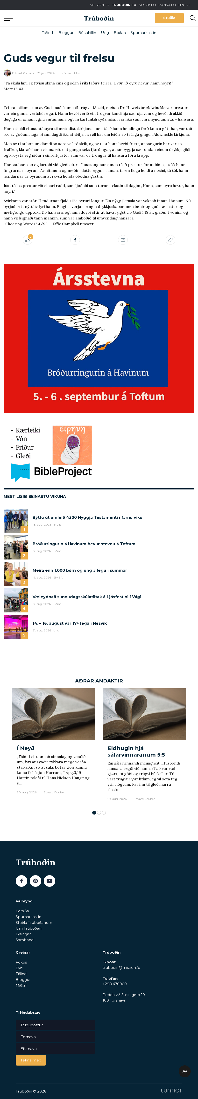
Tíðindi (48, 32)
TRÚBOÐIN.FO (124, 5)
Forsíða (22, 911)
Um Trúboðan (29, 928)
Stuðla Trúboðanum (34, 922)
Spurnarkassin (143, 32)
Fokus (21, 962)
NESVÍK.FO (147, 5)
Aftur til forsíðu (44, 18)
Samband (25, 940)
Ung (105, 32)
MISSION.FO (99, 5)
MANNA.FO (167, 5)
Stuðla (169, 18)
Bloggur (65, 32)
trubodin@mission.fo (121, 967)
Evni (19, 968)
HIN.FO (184, 5)
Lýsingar (23, 934)
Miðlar (21, 985)
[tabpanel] (53, 746)
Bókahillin (87, 32)
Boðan (120, 32)
